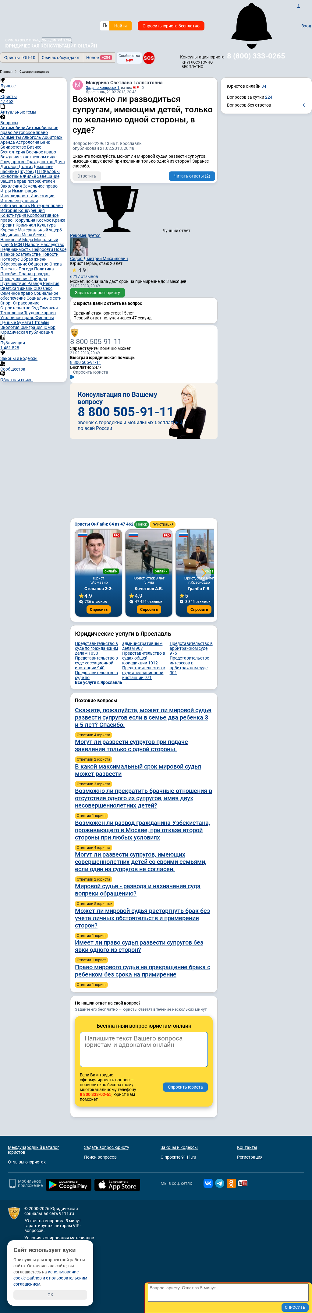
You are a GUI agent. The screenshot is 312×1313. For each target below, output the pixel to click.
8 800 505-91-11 (96, 341)
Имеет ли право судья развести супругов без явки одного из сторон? (139, 946)
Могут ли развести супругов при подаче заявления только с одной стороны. (131, 745)
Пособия (9, 273)
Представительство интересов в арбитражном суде (189, 665)
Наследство (52, 244)
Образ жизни (33, 259)
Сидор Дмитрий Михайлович (99, 258)
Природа (38, 278)
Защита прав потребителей (27, 181)
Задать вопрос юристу (97, 292)
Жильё (30, 176)
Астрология (28, 142)
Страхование (26, 303)
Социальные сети (44, 298)
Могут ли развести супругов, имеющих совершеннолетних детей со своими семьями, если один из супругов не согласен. (140, 862)
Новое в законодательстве (33, 252)
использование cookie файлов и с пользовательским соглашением (50, 1278)
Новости (49, 254)
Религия (51, 283)
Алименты (11, 137)
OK (50, 1294)
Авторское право (30, 132)
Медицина (11, 234)
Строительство (15, 307)
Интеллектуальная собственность (19, 203)
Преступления (15, 278)
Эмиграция (32, 327)
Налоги (33, 244)
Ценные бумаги (16, 322)
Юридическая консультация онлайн (51, 46)
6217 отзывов (84, 273)
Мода (28, 239)
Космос (44, 220)
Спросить (99, 609)
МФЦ (19, 244)
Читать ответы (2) (192, 176)
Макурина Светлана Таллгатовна (124, 83)
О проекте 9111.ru (178, 1157)
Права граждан (34, 273)
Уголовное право (17, 317)
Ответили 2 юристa (93, 759)
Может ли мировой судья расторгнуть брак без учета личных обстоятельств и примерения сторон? (142, 918)
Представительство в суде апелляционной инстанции (143, 672)
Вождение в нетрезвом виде (28, 156)
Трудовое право (40, 312)
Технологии (12, 312)
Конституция (13, 215)
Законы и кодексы (179, 1147)
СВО (38, 288)
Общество (38, 264)
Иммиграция (24, 190)
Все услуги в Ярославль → (101, 682)
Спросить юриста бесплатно (171, 25)
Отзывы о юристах (27, 1162)
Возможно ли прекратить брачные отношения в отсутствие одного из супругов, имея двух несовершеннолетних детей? (143, 798)
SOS (149, 58)
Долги (25, 166)
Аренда (8, 142)
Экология (10, 327)
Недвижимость (16, 249)
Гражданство (40, 161)
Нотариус (10, 259)
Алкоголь (32, 137)
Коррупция (24, 220)
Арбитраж (52, 137)
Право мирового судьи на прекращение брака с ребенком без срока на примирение (142, 970)
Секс (47, 288)
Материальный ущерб (40, 229)
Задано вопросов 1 (102, 88)
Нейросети (43, 249)
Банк (45, 142)
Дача (59, 161)
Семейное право (17, 293)
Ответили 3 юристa (93, 784)
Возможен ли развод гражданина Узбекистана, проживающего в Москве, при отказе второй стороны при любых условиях (142, 830)
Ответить (86, 176)
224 (268, 97)
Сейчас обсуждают (61, 57)
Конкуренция (31, 210)
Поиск (141, 524)
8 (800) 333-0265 (256, 56)
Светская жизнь (17, 288)
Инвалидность (15, 195)
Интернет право (47, 205)
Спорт (6, 303)
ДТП (38, 171)
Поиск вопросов (100, 1157)
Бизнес (34, 147)
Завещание (48, 176)
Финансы (44, 317)
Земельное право (40, 186)
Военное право (41, 152)
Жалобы (51, 171)
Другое (25, 171)
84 (263, 86)
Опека (55, 264)
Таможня (49, 307)
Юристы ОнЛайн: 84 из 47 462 (103, 524)
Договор (9, 166)
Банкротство (13, 147)
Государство (13, 161)
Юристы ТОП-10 (19, 57)
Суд (35, 307)
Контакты (247, 1147)
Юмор (49, 327)
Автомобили (13, 127)
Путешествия (13, 283)
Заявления (11, 186)
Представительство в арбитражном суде (191, 648)
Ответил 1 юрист (91, 816)
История (9, 210)
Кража (59, 220)
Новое (98, 57)
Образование (14, 264)
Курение (9, 229)
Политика (44, 268)
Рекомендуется (85, 235)
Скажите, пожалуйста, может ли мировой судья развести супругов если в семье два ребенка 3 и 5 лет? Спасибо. (143, 717)
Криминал (26, 225)
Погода (26, 268)
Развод (35, 283)
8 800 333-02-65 (96, 1094)
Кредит (8, 225)
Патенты (9, 268)
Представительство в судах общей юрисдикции (143, 658)
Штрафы (40, 322)
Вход (306, 25)
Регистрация (162, 524)
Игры (6, 190)
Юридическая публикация (26, 332)
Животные (11, 176)
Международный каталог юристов (33, 1150)
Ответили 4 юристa (93, 735)
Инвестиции (42, 195)
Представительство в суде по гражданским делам (96, 648)
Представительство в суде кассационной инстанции (96, 663)
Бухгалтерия (13, 152)
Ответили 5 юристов (94, 904)
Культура (46, 225)
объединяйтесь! (56, 40)
